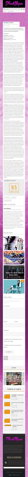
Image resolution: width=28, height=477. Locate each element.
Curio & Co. (6, 105)
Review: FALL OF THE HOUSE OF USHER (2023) (15, 273)
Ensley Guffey (15, 397)
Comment (7, 306)
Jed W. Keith (11, 248)
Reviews (14, 197)
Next (23, 378)
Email (16, 321)
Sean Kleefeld (7, 24)
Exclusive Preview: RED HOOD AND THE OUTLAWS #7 (17, 420)
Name (5, 321)
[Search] (22, 9)
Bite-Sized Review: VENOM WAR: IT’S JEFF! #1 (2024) (15, 244)
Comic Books (7, 25)
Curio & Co (7, 197)
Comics (14, 475)
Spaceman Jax (8, 200)
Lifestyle (10, 475)
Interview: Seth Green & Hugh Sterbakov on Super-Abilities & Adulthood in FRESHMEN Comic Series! (14, 378)
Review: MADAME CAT (14, 289)
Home (5, 11)
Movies (18, 475)
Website (6, 330)
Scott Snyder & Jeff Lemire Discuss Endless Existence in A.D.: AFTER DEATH (17, 411)
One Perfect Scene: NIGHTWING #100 (15, 259)
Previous (5, 378)
